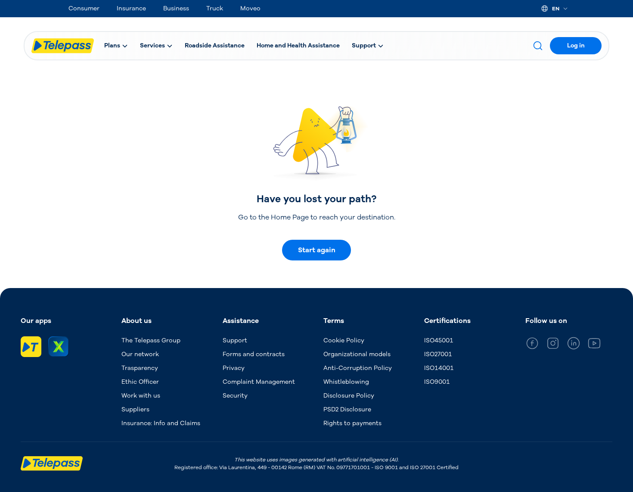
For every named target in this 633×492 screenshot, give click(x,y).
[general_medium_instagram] (553, 344)
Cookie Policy (343, 340)
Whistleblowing (346, 382)
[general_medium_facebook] (532, 344)
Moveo (250, 8)
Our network (140, 354)
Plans (112, 45)
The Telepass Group (150, 340)
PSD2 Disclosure (347, 409)
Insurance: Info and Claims (160, 423)
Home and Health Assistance (298, 45)
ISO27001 (438, 354)
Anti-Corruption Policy (357, 368)
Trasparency (139, 368)
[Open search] (538, 46)
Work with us (140, 396)
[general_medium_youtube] (594, 344)
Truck (214, 8)
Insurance (131, 8)
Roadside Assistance (215, 45)
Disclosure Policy (348, 396)
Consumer (83, 8)
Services (152, 45)
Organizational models (357, 354)
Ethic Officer (140, 382)
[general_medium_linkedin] (573, 344)
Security (235, 396)
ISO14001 (439, 368)
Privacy (234, 368)
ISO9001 (437, 382)
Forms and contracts (254, 354)
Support (364, 45)
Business (176, 8)
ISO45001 (438, 340)
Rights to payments (352, 423)
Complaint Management (259, 382)
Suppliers (135, 409)
